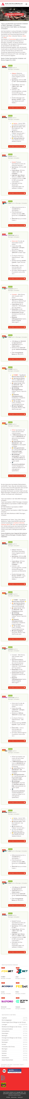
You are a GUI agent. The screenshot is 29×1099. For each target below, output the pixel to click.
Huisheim (14, 1051)
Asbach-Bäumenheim (14, 1060)
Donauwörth (14, 1040)
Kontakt (8, 1097)
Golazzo (14, 73)
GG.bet (24, 36)
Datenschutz (14, 1097)
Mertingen (14, 1049)
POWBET (16, 375)
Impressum (20, 1097)
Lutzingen (12, 1024)
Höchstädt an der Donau (14, 1046)
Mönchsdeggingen (14, 1020)
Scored (14, 162)
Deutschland (12, 39)
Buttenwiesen (14, 1057)
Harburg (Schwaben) (14, 1029)
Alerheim (14, 1055)
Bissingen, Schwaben (13, 69)
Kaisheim (14, 1053)
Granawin (14, 294)
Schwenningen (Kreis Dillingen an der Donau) (14, 1022)
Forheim (14, 1044)
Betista (15, 123)
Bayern (21, 1064)
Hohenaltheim (14, 1031)
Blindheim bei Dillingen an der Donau (14, 1027)
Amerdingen (14, 1033)
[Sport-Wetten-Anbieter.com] (12, 4)
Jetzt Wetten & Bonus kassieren (16, 107)
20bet (4, 37)
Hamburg (3, 524)
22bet (9, 36)
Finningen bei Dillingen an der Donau (14, 1038)
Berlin (8, 524)
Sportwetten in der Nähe (6, 1064)
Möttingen (14, 1035)
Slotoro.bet (15, 241)
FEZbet (13, 430)
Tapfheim (14, 1018)
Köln (14, 524)
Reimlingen (14, 1042)
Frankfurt (16, 523)
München (21, 523)
